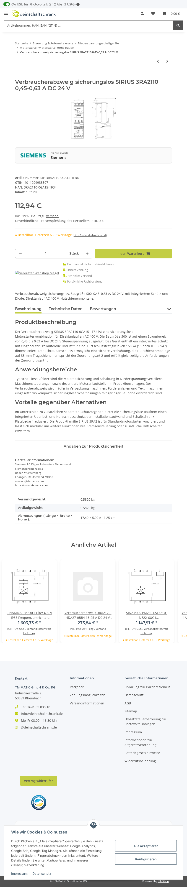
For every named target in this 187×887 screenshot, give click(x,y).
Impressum (133, 732)
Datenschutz (134, 695)
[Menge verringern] (20, 253)
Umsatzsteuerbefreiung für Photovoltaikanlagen (145, 721)
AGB (128, 703)
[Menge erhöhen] (87, 253)
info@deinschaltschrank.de (42, 713)
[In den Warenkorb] (18, 76)
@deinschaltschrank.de (39, 727)
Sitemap (131, 711)
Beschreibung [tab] (28, 309)
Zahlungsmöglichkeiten (87, 695)
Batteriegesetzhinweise (142, 753)
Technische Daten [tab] (66, 309)
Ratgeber (77, 687)
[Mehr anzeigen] (78, 4)
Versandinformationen (87, 703)
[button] (142, 13)
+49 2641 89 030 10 (35, 707)
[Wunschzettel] (153, 13)
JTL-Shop (163, 881)
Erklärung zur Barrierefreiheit (147, 687)
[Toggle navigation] (6, 11)
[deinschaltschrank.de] (34, 13)
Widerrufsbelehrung (140, 761)
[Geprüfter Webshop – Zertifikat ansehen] (37, 272)
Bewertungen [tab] (103, 309)
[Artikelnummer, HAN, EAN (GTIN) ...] (178, 25)
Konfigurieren (146, 859)
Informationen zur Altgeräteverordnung (140, 742)
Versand (52, 216)
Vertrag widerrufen (39, 781)
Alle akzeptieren (145, 846)
